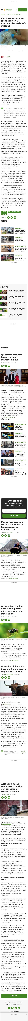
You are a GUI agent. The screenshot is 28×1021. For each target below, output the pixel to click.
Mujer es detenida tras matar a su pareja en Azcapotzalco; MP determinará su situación (20, 474)
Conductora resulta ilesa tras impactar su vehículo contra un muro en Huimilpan (20, 260)
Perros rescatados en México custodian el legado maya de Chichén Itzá (12, 526)
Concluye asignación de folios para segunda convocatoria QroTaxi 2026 (19, 429)
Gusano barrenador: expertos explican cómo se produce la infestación (12, 610)
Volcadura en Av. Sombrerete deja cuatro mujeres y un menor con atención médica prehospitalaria (20, 233)
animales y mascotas (14, 211)
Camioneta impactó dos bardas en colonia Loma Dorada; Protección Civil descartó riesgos (21, 242)
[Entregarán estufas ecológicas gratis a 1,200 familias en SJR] (7, 462)
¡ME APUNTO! (14, 516)
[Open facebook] (9, 1008)
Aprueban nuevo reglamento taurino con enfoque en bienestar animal (11, 788)
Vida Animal (17, 14)
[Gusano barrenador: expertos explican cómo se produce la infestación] (14, 630)
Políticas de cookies (11, 1004)
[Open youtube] (19, 1008)
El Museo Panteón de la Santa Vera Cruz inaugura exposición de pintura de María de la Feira (21, 251)
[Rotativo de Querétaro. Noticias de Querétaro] (10, 10)
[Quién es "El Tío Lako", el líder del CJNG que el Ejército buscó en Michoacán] (3, 303)
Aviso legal (7, 1002)
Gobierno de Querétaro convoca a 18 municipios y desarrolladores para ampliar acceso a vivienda (17, 292)
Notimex (9, 56)
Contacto (19, 1004)
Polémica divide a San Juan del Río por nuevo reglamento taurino (13, 669)
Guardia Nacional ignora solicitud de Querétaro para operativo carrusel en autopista (20, 447)
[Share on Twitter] (12, 217)
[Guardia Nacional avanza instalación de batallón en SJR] (3, 309)
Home (3, 14)
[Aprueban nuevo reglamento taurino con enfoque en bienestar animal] (14, 808)
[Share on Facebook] (8, 217)
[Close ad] (26, 1014)
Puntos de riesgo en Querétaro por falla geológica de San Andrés (17, 316)
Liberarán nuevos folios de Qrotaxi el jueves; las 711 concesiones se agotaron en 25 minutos (20, 438)
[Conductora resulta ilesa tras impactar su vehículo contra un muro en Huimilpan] (7, 257)
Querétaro (18, 228)
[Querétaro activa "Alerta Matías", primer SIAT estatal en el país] (7, 453)
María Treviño (6, 794)
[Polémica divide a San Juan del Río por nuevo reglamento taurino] (14, 688)
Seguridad (18, 469)
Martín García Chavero (8, 674)
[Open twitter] (12, 1008)
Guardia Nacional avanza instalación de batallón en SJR (17, 310)
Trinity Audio (15, 50)
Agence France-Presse (7, 532)
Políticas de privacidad (17, 1002)
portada (4, 214)
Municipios (18, 255)
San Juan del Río (20, 246)
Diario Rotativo (6, 362)
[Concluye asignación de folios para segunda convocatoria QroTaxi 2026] (7, 426)
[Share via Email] (15, 217)
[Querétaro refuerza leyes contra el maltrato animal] (14, 376)
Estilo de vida (9, 14)
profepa (4, 211)
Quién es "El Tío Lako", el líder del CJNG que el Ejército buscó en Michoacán (17, 305)
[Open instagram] (15, 1008)
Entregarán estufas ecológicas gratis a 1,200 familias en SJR (20, 465)
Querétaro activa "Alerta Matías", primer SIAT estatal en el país (20, 455)
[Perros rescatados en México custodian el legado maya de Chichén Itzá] (14, 546)
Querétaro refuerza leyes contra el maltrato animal (11, 357)
